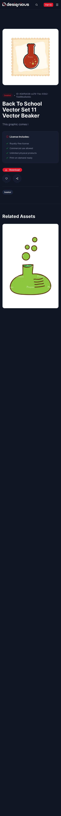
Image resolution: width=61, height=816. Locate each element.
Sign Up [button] (48, 5)
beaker (7, 192)
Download (14, 170)
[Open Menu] (57, 4)
